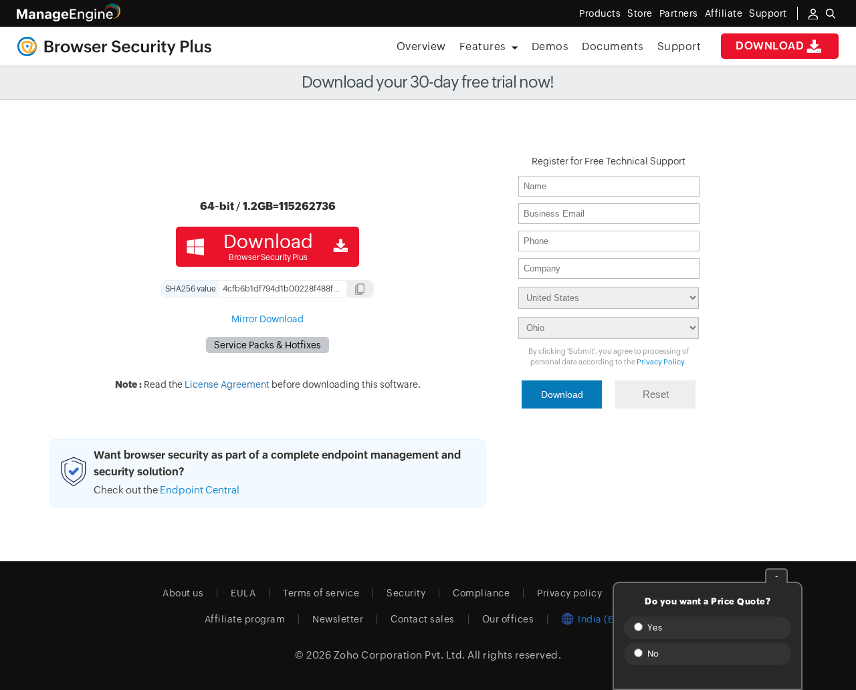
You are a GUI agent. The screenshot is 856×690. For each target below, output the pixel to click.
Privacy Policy (661, 362)
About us (183, 593)
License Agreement (227, 384)
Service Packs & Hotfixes (267, 345)
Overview (421, 46)
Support (679, 46)
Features (482, 46)
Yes (653, 627)
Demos (550, 46)
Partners (678, 13)
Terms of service (321, 593)
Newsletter (337, 619)
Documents (613, 46)
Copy (359, 290)
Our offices (508, 619)
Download (770, 45)
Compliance (481, 593)
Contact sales (423, 619)
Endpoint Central (199, 489)
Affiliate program (245, 619)
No (652, 654)
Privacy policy (569, 593)
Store (640, 13)
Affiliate (724, 13)
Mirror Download (267, 319)
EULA (243, 593)
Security (406, 593)
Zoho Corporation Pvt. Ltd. (399, 655)
